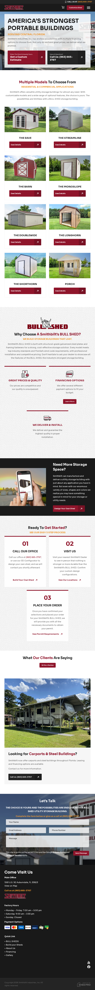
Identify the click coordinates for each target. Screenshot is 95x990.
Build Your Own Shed (23, 580)
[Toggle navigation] (89, 8)
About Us (10, 948)
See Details (16, 145)
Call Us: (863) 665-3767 (21, 777)
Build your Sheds (14, 945)
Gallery (9, 955)
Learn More (69, 401)
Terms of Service (14, 855)
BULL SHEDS (12, 941)
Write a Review (48, 665)
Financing (11, 951)
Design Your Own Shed (64, 508)
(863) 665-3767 (85, 2)
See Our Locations (68, 580)
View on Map (10, 886)
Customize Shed (75, 8)
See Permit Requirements (45, 634)
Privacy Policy (59, 852)
